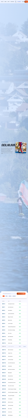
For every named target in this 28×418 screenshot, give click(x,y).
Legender (23, 1)
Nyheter (2, 1)
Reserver (24, 346)
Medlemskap (12, 1)
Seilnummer (19, 1)
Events (9, 1)
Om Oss (15, 1)
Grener (5, 1)
